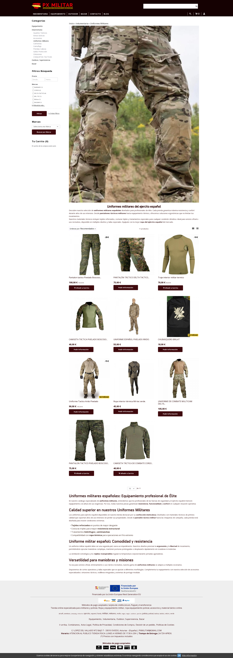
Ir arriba (63, 624)
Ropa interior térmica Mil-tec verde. (129, 401)
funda (99, 614)
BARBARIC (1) (38, 87)
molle (119, 614)
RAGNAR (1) (38, 102)
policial (151, 613)
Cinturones (37, 54)
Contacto (95, 14)
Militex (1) (37, 99)
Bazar (84, 14)
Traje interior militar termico (171, 277)
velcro (167, 614)
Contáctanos (74, 624)
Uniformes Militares (41, 41)
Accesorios (37, 38)
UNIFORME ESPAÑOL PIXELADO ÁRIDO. (131, 339)
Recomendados (87, 228)
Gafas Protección (40, 51)
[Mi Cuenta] (204, 13)
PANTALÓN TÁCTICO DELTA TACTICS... (131, 277)
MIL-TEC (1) (37, 96)
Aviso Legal (86, 624)
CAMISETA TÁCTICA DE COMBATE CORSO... (133, 463)
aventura (67, 614)
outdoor (133, 613)
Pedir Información (125, 287)
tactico (162, 614)
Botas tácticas (39, 35)
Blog (106, 14)
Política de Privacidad (102, 624)
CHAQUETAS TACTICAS (42, 57)
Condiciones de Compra (123, 624)
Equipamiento (58, 14)
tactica (156, 614)
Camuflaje (37, 46)
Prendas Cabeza (39, 49)
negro (128, 613)
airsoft (61, 614)
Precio (34, 76)
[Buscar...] (190, 13)
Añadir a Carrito (82, 288)
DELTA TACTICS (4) (40, 93)
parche (139, 613)
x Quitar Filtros (54, 113)
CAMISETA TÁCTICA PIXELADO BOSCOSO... (88, 339)
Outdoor (73, 14)
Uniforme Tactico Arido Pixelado (83, 401)
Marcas (35, 84)
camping (73, 613)
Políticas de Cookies (165, 624)
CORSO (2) (37, 90)
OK (179, 655)
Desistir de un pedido (145, 624)
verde (172, 614)
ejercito (87, 613)
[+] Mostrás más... (38, 105)
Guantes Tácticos (40, 33)
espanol (93, 614)
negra (123, 613)
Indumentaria (40, 14)
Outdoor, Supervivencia (41, 60)
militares (112, 613)
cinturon (80, 613)
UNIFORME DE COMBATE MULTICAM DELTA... (175, 402)
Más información (189, 655)
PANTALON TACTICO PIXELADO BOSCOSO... (89, 463)
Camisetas (37, 43)
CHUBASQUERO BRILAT (169, 339)
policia (144, 613)
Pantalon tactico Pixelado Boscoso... (85, 277)
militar (105, 613)
